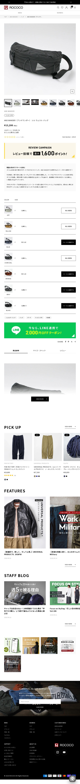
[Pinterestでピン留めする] (68, 341)
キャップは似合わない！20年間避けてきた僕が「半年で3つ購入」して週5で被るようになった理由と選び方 (24, 611)
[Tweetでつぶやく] (72, 341)
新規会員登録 (59, 726)
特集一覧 (6, 732)
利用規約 (32, 753)
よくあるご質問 (8, 753)
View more (40, 399)
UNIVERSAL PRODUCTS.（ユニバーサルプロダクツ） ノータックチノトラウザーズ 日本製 (48, 468)
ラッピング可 (9, 115)
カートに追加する (68, 242)
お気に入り (58, 735)
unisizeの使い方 (9, 762)
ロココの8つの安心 (9, 747)
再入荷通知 (68, 210)
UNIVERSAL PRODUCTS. (41, 463)
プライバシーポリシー (36, 756)
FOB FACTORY (8, 463)
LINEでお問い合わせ (10, 765)
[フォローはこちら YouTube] (64, 752)
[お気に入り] (62, 7)
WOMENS (60, 13)
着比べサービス (8, 759)
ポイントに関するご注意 (11, 132)
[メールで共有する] (75, 341)
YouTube (7, 735)
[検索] (58, 7)
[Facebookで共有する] (65, 341)
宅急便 (48, 317)
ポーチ (29, 317)
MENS (20, 13)
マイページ (58, 729)
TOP (5, 17)
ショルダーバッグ (10, 317)
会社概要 (32, 747)
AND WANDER (14, 17)
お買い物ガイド (8, 750)
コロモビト (7, 738)
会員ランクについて (60, 732)
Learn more (50, 2)
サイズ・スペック (39, 351)
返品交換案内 (8, 756)
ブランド (6, 729)
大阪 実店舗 (32, 750)
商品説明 (16, 351)
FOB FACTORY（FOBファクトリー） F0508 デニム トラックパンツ (17, 468)
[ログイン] (66, 7)
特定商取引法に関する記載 (37, 759)
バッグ (22, 17)
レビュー (63, 351)
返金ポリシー (33, 762)
